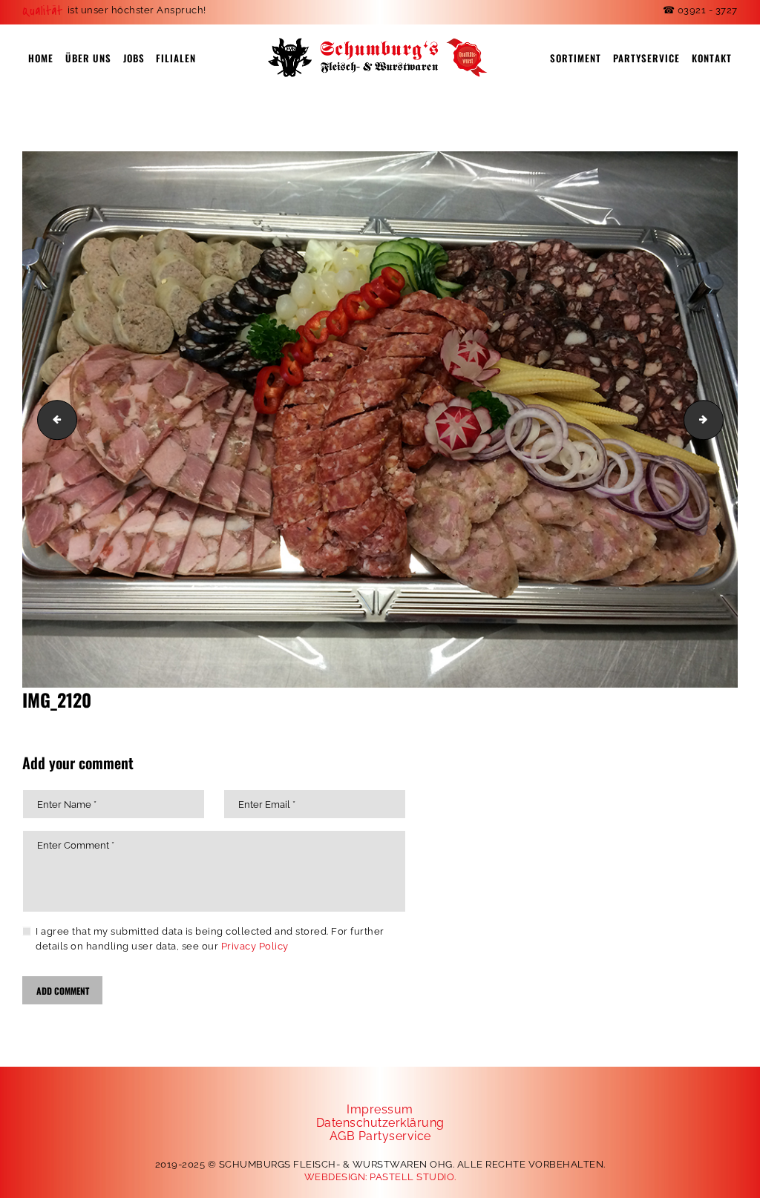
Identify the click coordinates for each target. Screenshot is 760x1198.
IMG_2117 (53, 418)
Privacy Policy (255, 946)
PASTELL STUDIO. (413, 1176)
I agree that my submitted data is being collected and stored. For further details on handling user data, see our (210, 939)
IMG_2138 (718, 418)
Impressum (380, 1109)
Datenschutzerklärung (380, 1123)
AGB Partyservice (380, 1136)
